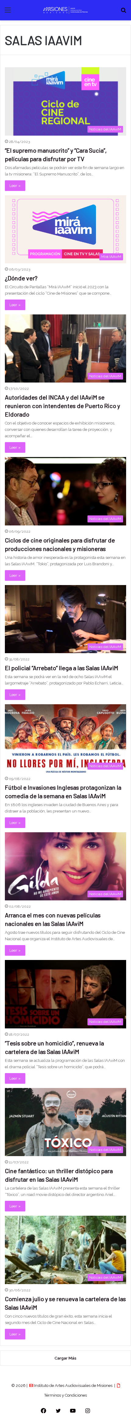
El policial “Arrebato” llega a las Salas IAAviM (61, 667)
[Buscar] (123, 12)
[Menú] (8, 12)
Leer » (15, 185)
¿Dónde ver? (21, 278)
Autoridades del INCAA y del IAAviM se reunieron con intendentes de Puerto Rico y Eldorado (62, 405)
